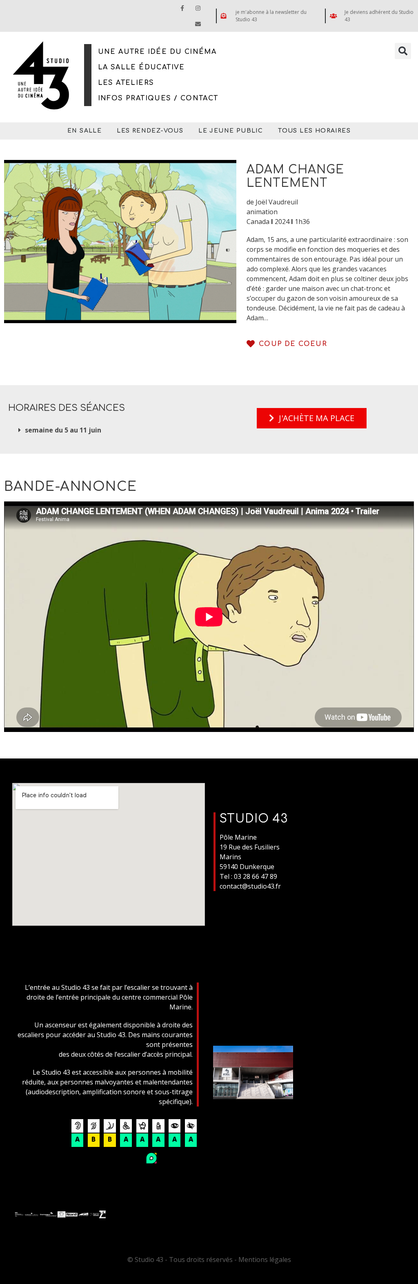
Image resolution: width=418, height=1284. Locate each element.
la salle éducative (141, 67)
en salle (84, 131)
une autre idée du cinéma (157, 51)
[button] (403, 51)
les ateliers (126, 82)
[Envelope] (198, 24)
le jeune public (230, 131)
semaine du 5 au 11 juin (63, 430)
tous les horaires (314, 131)
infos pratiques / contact (158, 98)
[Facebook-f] (182, 8)
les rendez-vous (150, 131)
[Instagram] (198, 8)
